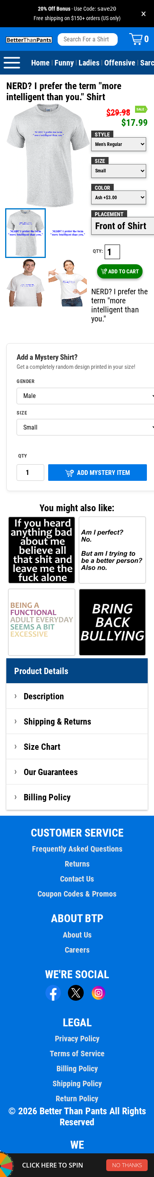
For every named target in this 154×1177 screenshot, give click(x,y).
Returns (77, 864)
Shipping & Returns (57, 721)
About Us (77, 935)
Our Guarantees (51, 772)
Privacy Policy (77, 1038)
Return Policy (77, 1098)
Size (100, 161)
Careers (77, 950)
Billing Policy (47, 797)
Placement (109, 214)
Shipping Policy (77, 1083)
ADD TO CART (123, 271)
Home (40, 62)
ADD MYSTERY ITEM (103, 472)
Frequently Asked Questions (77, 849)
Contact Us (77, 879)
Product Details (41, 671)
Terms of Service (77, 1053)
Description (44, 696)
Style (102, 134)
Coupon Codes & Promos (77, 894)
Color (102, 188)
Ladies (89, 62)
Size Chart (42, 747)
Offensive (119, 62)
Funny (64, 62)
